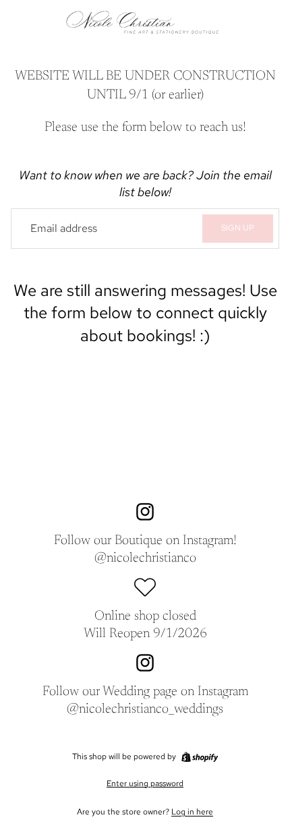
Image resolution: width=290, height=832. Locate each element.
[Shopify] (199, 757)
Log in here (192, 811)
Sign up (237, 227)
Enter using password (145, 783)
